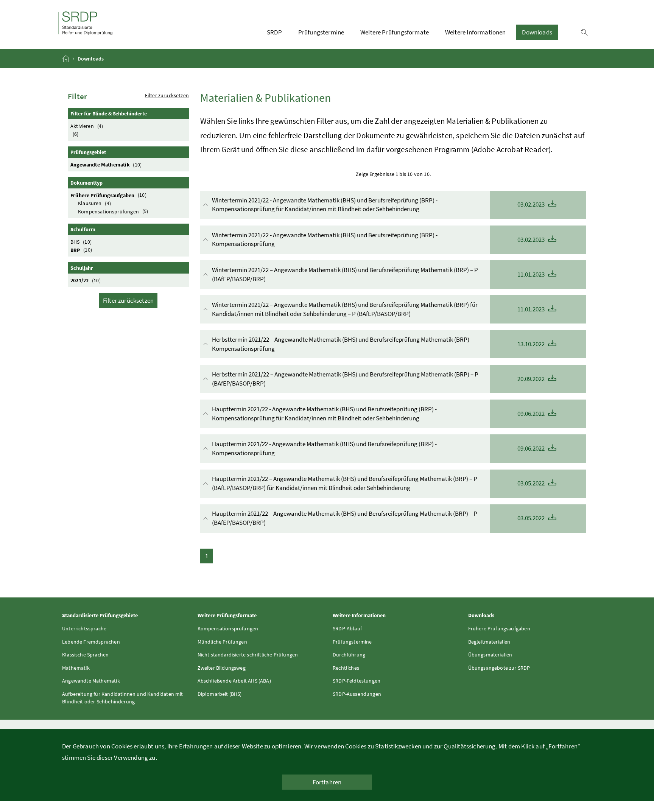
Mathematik (76, 667)
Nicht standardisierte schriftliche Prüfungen (248, 654)
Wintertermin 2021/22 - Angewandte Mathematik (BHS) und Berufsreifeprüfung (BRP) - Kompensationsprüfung (379, 239)
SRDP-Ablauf (347, 628)
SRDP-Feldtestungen (356, 680)
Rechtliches (346, 667)
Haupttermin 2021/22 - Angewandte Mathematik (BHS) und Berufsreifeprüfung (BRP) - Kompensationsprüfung (379, 448)
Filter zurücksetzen (167, 95)
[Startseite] (66, 58)
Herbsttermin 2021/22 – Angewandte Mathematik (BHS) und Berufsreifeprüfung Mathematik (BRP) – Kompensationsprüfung (379, 344)
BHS (81, 241)
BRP (81, 249)
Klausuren (94, 203)
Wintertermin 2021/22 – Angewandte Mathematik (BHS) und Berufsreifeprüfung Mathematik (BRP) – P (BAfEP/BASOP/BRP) (379, 274)
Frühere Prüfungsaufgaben (108, 194)
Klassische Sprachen (85, 654)
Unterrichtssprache (84, 628)
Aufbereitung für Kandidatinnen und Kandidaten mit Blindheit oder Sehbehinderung (122, 698)
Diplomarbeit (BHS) (220, 694)
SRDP (274, 32)
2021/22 (85, 280)
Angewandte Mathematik (106, 164)
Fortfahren (327, 782)
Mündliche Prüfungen (222, 641)
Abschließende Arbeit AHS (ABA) (234, 680)
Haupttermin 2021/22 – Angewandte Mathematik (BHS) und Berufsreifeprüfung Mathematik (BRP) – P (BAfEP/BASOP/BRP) (379, 518)
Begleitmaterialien (489, 641)
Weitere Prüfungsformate (394, 32)
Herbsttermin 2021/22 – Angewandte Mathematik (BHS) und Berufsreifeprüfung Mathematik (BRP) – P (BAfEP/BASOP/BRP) (379, 378)
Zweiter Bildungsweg (222, 667)
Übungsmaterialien (490, 654)
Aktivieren (86, 126)
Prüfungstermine (321, 32)
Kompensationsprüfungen (113, 211)
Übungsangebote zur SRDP (499, 667)
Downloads (537, 32)
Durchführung (349, 654)
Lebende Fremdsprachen (91, 641)
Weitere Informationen (475, 32)
